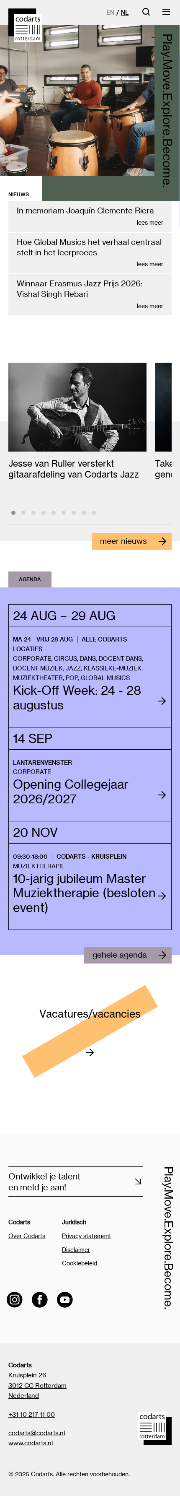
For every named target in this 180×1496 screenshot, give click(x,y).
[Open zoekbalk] (146, 14)
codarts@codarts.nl (36, 1432)
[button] (13, 513)
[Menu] (167, 14)
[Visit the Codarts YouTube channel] (65, 1300)
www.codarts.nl (30, 1443)
